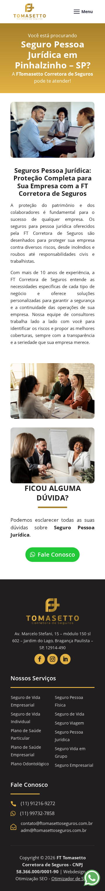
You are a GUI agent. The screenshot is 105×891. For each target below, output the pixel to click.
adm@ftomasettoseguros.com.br (54, 830)
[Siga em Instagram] (52, 659)
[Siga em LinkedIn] (65, 659)
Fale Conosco (56, 554)
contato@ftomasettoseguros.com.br (57, 823)
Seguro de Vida (69, 714)
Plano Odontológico (30, 763)
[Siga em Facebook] (39, 659)
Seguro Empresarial (74, 765)
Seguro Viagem (69, 723)
